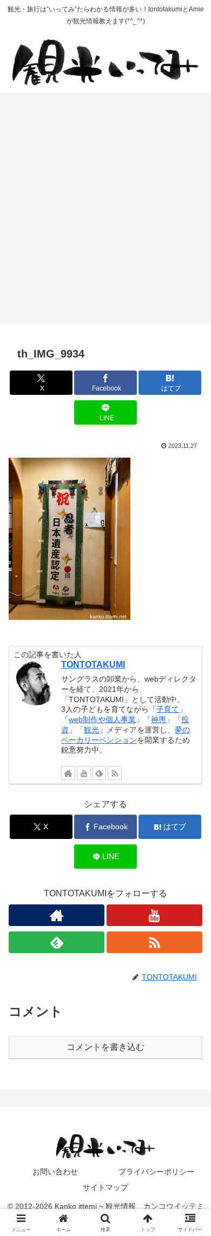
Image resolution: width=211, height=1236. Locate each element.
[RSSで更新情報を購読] (115, 773)
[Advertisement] (105, 211)
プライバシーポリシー (156, 1171)
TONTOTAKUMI (93, 664)
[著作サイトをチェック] (68, 773)
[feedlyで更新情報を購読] (99, 773)
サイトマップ (105, 1187)
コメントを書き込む (105, 1047)
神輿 (158, 719)
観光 (91, 729)
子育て (167, 709)
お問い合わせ (55, 1171)
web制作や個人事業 (102, 719)
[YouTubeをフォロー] (84, 773)
